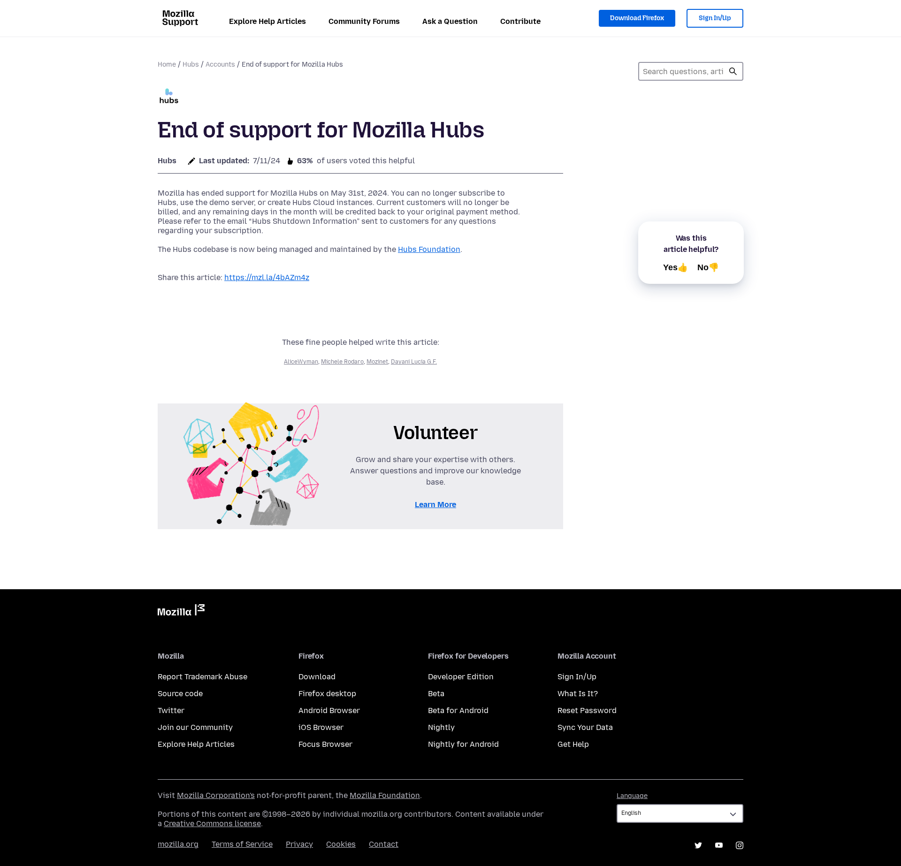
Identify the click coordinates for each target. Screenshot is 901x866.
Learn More (435, 504)
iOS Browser (321, 727)
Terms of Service (242, 844)
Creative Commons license (212, 823)
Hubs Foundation (429, 249)
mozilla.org (178, 844)
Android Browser (329, 710)
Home (167, 64)
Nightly (441, 727)
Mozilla (181, 611)
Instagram (739, 845)
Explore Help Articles (267, 21)
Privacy (299, 844)
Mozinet (377, 361)
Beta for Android (458, 710)
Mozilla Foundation (385, 795)
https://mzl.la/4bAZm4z (266, 277)
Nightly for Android (463, 744)
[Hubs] (169, 96)
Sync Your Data (585, 727)
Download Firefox (637, 18)
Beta (436, 693)
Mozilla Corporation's (216, 795)
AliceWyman (301, 361)
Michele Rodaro (342, 361)
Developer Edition (461, 676)
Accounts (220, 64)
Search (733, 71)
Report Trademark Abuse (202, 676)
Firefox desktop (327, 693)
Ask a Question (450, 21)
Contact (383, 844)
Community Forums (364, 21)
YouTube (719, 845)
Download (317, 676)
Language (632, 796)
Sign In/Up (715, 18)
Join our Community (195, 727)
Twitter (171, 710)
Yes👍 (675, 267)
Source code (180, 693)
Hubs (191, 64)
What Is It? (577, 693)
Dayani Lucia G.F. (414, 361)
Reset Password (587, 710)
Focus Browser (325, 744)
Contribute (520, 21)
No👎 (708, 267)
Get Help (573, 744)
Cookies (341, 844)
